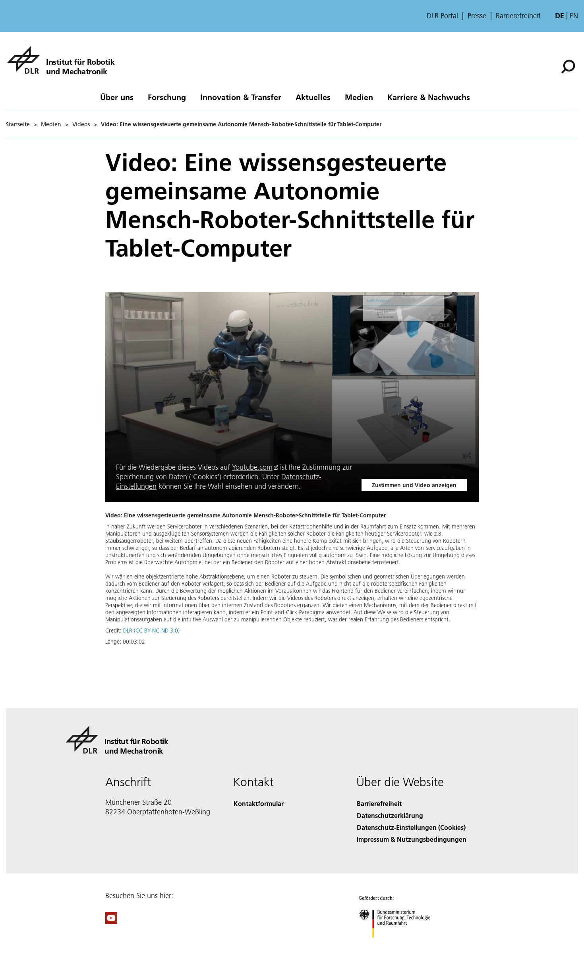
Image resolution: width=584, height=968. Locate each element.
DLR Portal (442, 16)
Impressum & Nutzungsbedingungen (411, 839)
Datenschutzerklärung (390, 815)
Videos (81, 124)
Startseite (18, 124)
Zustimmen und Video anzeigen (414, 485)
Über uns (116, 97)
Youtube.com (252, 467)
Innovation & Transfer (240, 97)
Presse (477, 16)
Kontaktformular (259, 803)
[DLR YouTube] (111, 921)
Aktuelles (313, 97)
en (574, 15)
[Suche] (569, 66)
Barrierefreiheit (518, 16)
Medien (359, 97)
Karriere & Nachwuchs (428, 97)
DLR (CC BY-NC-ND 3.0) (151, 630)
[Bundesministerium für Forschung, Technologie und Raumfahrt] (402, 945)
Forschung (167, 97)
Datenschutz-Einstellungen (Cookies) (411, 827)
